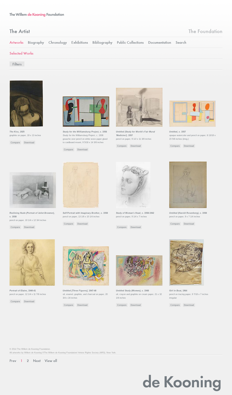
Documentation (159, 43)
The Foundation (205, 31)
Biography (36, 43)
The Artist (20, 31)
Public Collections (130, 43)
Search (181, 43)
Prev (13, 361)
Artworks (16, 43)
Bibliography (102, 43)
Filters (17, 64)
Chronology (57, 43)
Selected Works (21, 53)
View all (51, 361)
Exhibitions (79, 43)
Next (37, 361)
